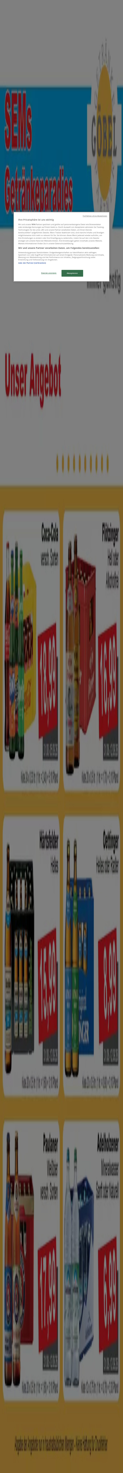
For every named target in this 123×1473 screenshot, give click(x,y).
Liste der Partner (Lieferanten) (32, 263)
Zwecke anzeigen (49, 273)
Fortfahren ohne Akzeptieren (95, 216)
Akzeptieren (72, 273)
